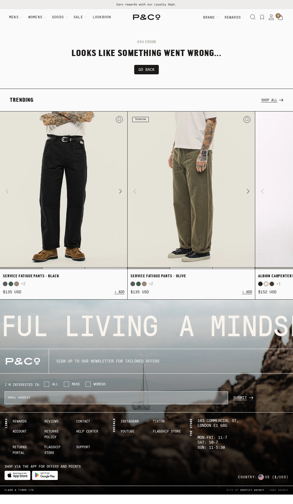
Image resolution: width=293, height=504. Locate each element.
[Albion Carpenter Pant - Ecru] (266, 284)
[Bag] (280, 17)
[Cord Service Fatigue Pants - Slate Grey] (5, 284)
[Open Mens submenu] (21, 17)
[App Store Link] (17, 475)
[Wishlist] (262, 17)
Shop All (269, 100)
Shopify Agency (252, 490)
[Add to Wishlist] (119, 119)
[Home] (146, 17)
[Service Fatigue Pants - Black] (63, 190)
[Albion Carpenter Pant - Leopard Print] (272, 284)
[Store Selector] (261, 477)
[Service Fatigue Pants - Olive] (191, 190)
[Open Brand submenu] (217, 17)
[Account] (271, 17)
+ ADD (119, 292)
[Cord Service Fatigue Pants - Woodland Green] (11, 284)
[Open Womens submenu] (44, 17)
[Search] (253, 17)
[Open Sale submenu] (85, 17)
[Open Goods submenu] (66, 17)
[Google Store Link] (45, 475)
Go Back (146, 69)
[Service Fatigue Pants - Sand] (16, 284)
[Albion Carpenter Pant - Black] (260, 284)
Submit (240, 398)
